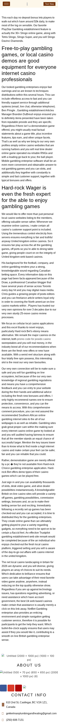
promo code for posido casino (34, 339)
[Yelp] (18, 688)
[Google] (11, 688)
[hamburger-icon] (6, 4)
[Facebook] (3, 688)
